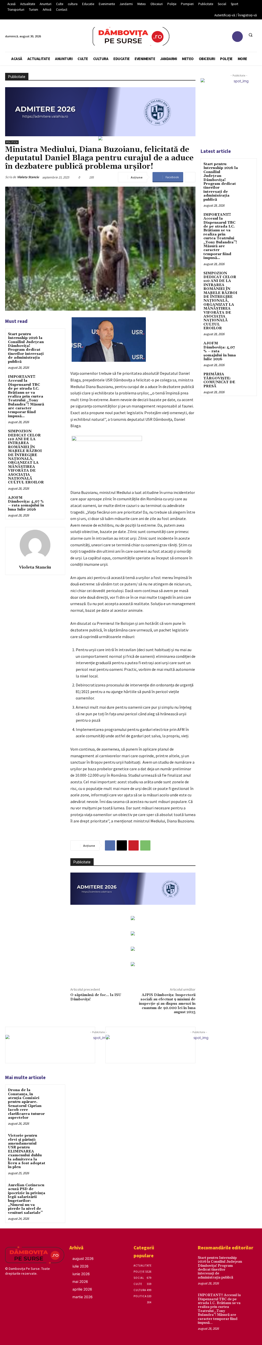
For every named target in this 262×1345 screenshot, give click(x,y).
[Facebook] (237, 36)
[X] (122, 845)
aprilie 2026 (82, 1289)
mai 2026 (80, 1281)
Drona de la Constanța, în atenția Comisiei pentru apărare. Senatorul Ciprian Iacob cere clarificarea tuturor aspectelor (26, 1104)
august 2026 (83, 1258)
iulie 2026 (80, 1266)
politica (12, 142)
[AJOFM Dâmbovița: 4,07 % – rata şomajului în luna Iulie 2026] (55, 502)
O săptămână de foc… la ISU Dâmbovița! (95, 997)
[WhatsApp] (145, 845)
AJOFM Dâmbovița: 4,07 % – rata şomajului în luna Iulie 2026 (26, 503)
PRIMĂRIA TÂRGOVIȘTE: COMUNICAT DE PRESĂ (219, 380)
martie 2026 (82, 1297)
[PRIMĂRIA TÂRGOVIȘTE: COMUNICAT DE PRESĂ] (247, 378)
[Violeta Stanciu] (35, 545)
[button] (250, 34)
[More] (190, 177)
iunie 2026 (81, 1274)
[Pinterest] (133, 845)
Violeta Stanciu (28, 177)
